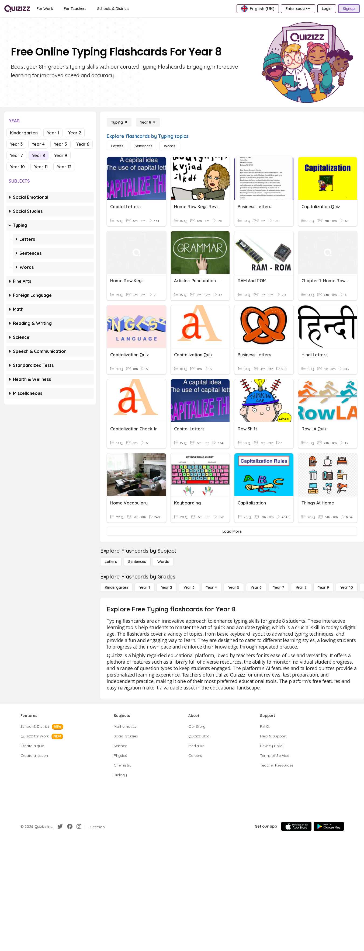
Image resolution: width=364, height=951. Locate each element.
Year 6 (82, 144)
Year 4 (38, 144)
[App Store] (296, 826)
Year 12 (64, 166)
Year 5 (60, 144)
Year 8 (38, 155)
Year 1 (53, 132)
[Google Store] (329, 826)
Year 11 (41, 166)
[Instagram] (79, 826)
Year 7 (16, 155)
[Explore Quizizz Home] (17, 8)
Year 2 (74, 132)
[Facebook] (69, 826)
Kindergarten (24, 132)
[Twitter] (60, 826)
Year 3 (16, 144)
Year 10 (17, 166)
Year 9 (60, 155)
